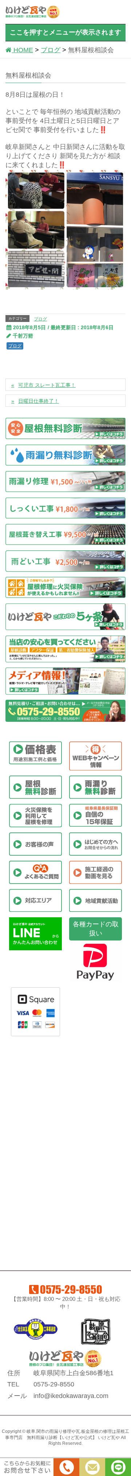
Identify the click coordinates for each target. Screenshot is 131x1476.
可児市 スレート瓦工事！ (47, 385)
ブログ (40, 319)
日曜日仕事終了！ (38, 401)
